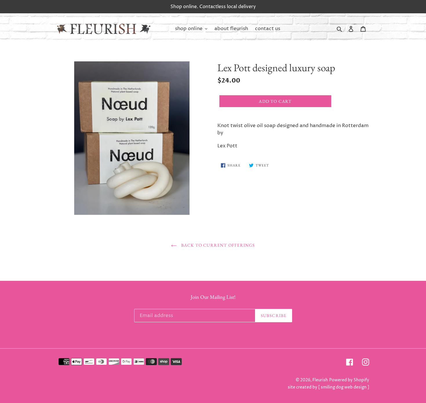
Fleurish (320, 380)
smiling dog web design (344, 387)
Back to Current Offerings (217, 245)
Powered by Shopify (349, 380)
